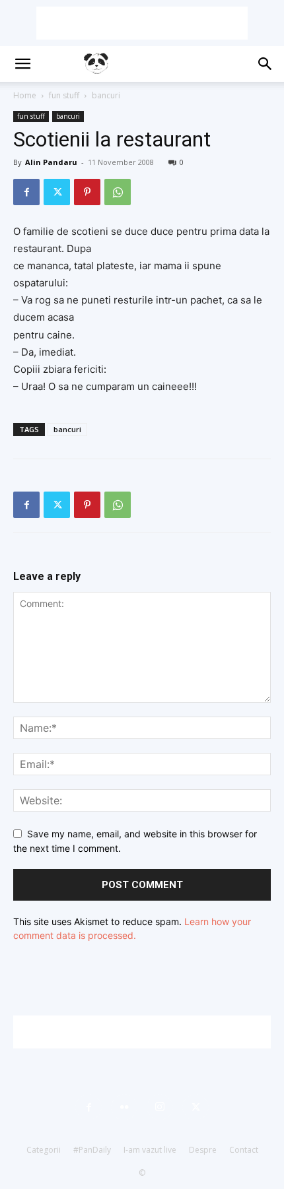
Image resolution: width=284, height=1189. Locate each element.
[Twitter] (57, 192)
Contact (243, 1149)
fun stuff (64, 95)
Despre (203, 1149)
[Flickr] (124, 1107)
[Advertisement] (142, 23)
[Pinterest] (87, 192)
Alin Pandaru (51, 162)
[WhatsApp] (117, 192)
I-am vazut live (150, 1149)
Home (24, 95)
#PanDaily (92, 1149)
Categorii (43, 1149)
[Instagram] (160, 1107)
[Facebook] (26, 192)
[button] (22, 64)
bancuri (106, 95)
